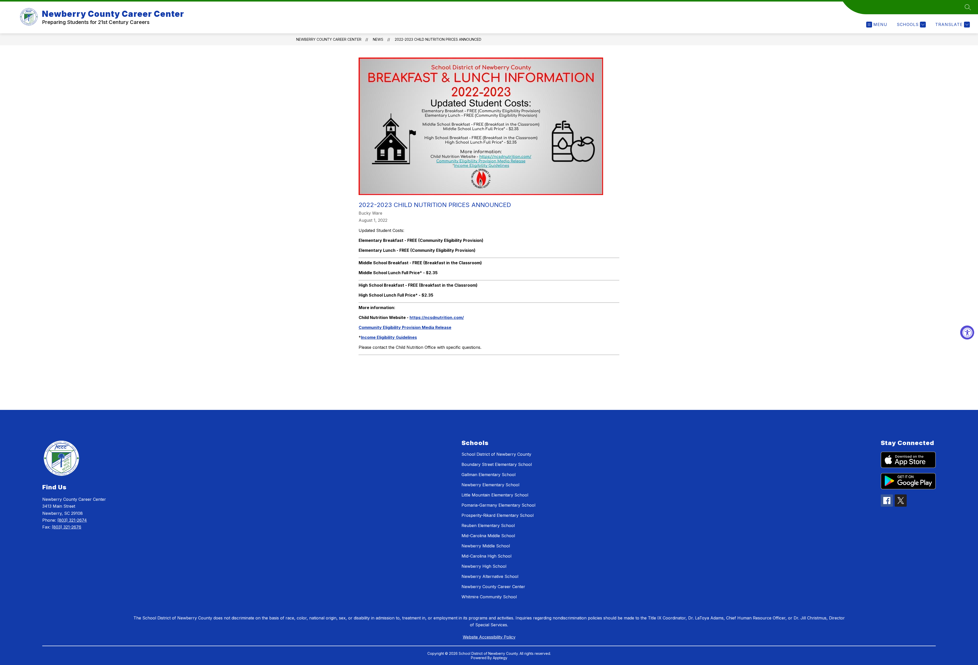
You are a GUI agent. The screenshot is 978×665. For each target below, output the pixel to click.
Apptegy (500, 658)
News (378, 39)
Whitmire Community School (489, 596)
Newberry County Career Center (328, 39)
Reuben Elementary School (488, 525)
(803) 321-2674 (72, 520)
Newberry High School (483, 566)
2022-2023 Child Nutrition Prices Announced (438, 39)
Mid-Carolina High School (486, 556)
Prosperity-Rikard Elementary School (497, 515)
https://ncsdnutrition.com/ (437, 317)
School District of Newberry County (496, 454)
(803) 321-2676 (66, 527)
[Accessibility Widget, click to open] (967, 333)
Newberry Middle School (485, 545)
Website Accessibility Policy (489, 637)
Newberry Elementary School (490, 484)
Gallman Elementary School (488, 474)
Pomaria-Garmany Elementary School (498, 505)
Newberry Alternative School (489, 576)
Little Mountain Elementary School (494, 494)
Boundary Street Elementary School (496, 464)
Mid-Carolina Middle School (488, 535)
